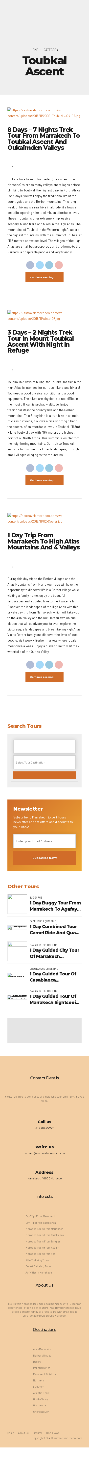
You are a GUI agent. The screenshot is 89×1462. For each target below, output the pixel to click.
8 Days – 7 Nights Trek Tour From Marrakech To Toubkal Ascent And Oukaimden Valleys (43, 138)
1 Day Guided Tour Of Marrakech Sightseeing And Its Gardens (56, 1000)
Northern (38, 1380)
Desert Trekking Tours (38, 1266)
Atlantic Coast (41, 1392)
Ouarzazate (39, 1405)
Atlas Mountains (42, 1349)
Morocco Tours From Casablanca (44, 1235)
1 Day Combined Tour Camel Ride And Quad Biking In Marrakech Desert (54, 930)
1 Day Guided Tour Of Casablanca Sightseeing (53, 977)
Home (34, 50)
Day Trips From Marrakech (40, 1216)
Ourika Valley (40, 1399)
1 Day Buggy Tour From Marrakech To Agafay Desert (55, 906)
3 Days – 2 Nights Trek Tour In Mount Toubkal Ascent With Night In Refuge (40, 341)
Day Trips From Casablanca (40, 1222)
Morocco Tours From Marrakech (44, 1228)
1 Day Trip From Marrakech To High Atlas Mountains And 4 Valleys (43, 541)
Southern (38, 1386)
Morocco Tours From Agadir (42, 1247)
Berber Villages (42, 1355)
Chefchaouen (41, 1411)
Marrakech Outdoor (44, 1374)
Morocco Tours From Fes (40, 1253)
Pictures (37, 1432)
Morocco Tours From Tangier (42, 1241)
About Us (23, 1432)
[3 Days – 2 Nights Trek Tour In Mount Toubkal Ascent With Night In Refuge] (44, 316)
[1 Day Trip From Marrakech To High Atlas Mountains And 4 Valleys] (44, 518)
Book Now (52, 1432)
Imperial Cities (41, 1367)
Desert (37, 1361)
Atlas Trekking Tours (37, 1260)
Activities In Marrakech (38, 1272)
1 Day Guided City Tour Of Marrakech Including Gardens (54, 954)
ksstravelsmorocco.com (67, 1438)
